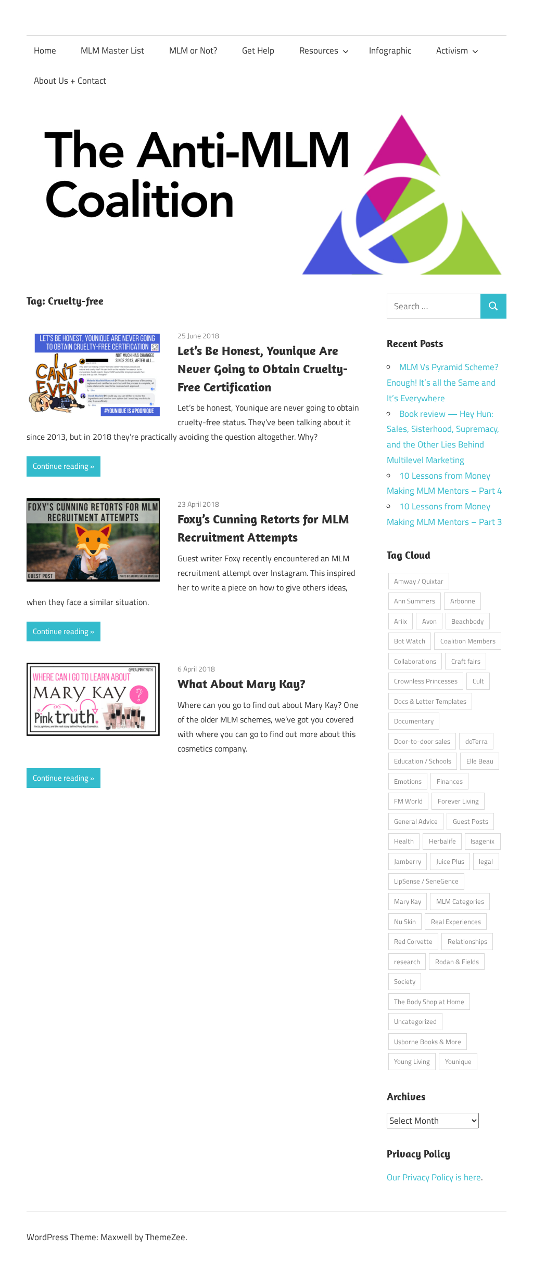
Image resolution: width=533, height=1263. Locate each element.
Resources (318, 50)
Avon (429, 621)
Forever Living (458, 801)
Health (404, 841)
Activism (452, 50)
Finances (450, 781)
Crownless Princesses (426, 681)
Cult (478, 681)
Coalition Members (468, 641)
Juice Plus (450, 861)
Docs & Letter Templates (430, 701)
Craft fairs (465, 661)
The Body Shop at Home (429, 1001)
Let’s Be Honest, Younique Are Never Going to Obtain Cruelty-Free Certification (262, 368)
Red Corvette (413, 941)
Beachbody (467, 621)
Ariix (400, 621)
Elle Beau (479, 761)
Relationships (467, 941)
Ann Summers (414, 601)
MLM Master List (112, 50)
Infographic (390, 50)
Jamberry (407, 861)
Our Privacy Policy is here (434, 1177)
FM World (408, 801)
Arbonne (462, 601)
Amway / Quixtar (418, 581)
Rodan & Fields (457, 961)
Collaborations (415, 661)
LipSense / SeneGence (426, 881)
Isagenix (482, 841)
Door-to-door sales (422, 741)
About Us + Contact (70, 80)
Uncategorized (415, 1021)
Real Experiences (456, 921)
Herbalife (442, 841)
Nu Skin (405, 921)
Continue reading (60, 466)
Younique (458, 1061)
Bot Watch (409, 641)
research (407, 961)
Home (45, 50)
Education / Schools (422, 761)
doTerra (476, 741)
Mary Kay (407, 901)
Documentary (414, 721)
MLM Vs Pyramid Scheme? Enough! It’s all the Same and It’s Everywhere (443, 382)
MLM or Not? (193, 50)
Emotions (408, 781)
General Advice (416, 821)
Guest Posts (470, 821)
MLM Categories (460, 901)
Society (404, 981)
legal (486, 861)
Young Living (412, 1061)
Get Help (258, 50)
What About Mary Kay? (241, 683)
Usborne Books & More (427, 1041)
